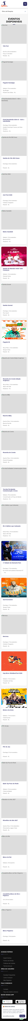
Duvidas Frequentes (9, 975)
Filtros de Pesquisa (7, 11)
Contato (5, 989)
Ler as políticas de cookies (8, 1016)
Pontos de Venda (8, 961)
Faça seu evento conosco (10, 992)
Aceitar (22, 1016)
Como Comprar (8, 977)
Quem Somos (7, 958)
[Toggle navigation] (25, 4)
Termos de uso (7, 966)
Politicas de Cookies (9, 963)
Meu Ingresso (7, 980)
